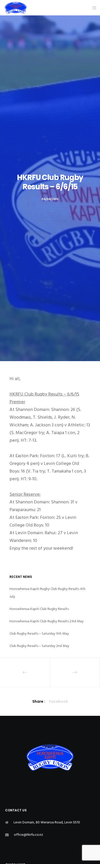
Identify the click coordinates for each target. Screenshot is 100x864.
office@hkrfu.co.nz (28, 835)
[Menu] (92, 7)
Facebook (58, 701)
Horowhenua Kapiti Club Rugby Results (39, 609)
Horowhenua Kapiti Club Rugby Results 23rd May (46, 621)
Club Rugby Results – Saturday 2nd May (39, 646)
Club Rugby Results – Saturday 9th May (39, 633)
